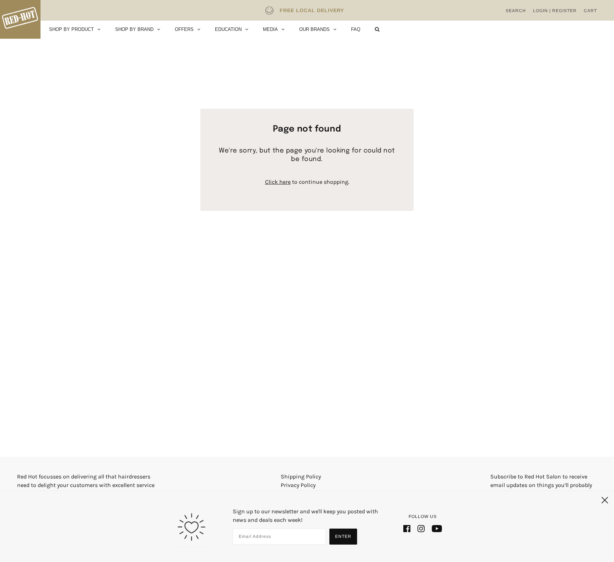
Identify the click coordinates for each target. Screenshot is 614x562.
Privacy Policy (298, 485)
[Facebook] (406, 528)
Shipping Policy (301, 476)
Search (516, 10)
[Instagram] (421, 528)
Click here (278, 181)
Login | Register (555, 10)
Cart (590, 10)
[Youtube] (437, 528)
